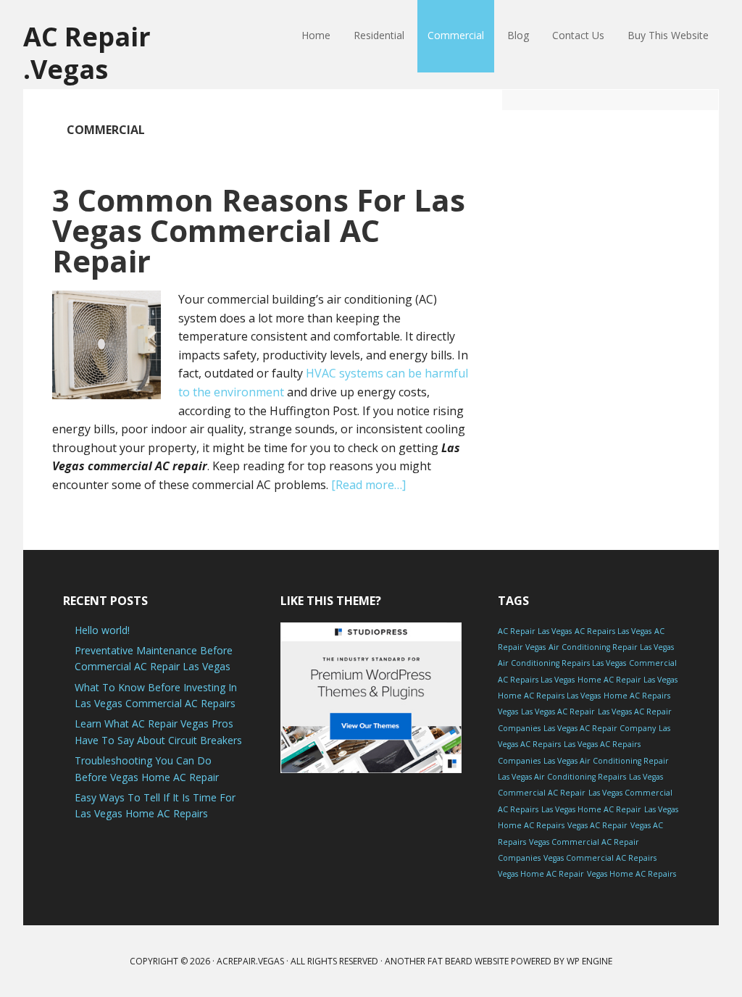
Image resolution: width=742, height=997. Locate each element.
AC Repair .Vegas (87, 52)
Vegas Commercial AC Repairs (599, 858)
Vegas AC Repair (597, 825)
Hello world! (102, 630)
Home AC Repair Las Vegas (628, 680)
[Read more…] (368, 485)
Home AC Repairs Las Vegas (549, 696)
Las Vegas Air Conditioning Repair (606, 761)
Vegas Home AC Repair (541, 874)
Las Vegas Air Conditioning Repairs (562, 777)
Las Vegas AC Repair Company (599, 728)
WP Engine (589, 961)
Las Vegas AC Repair (558, 711)
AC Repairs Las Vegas (613, 631)
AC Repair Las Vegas (535, 631)
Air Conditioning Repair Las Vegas (611, 647)
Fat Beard (450, 961)
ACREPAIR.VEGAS (250, 961)
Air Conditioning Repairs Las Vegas (562, 663)
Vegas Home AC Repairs (631, 874)
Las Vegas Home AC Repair (591, 809)
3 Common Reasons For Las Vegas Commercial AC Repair (258, 230)
